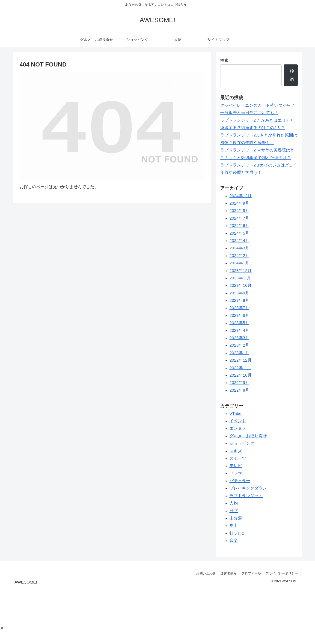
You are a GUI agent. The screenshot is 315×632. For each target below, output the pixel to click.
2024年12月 (240, 196)
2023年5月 (239, 323)
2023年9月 (239, 293)
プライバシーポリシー (282, 573)
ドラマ (235, 473)
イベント (237, 421)
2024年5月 (239, 233)
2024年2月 (239, 255)
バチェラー (239, 481)
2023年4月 (239, 330)
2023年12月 (240, 270)
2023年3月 (239, 338)
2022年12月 (240, 360)
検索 (224, 60)
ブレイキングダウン (248, 488)
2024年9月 (239, 203)
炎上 (233, 525)
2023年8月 (239, 300)
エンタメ (237, 428)
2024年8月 (239, 211)
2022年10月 (240, 375)
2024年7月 (239, 218)
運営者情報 (228, 573)
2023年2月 (239, 345)
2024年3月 (239, 248)
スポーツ (237, 458)
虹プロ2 (236, 533)
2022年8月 (239, 390)
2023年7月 (239, 308)
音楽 (233, 540)
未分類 (235, 518)
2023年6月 (239, 315)
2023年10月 (240, 285)
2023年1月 (239, 353)
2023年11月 (240, 278)
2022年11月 (240, 368)
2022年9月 (239, 383)
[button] (2, 628)
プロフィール (251, 573)
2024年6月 (239, 226)
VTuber (236, 413)
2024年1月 (239, 263)
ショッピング (241, 443)
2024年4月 (239, 241)
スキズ (235, 451)
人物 (233, 503)
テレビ (235, 466)
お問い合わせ (206, 573)
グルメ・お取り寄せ (248, 436)
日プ (233, 510)
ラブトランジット (246, 495)
